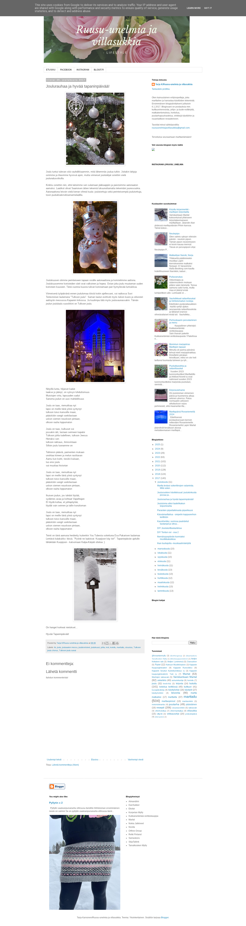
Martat (186, 673)
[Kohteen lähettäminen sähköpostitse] (103, 643)
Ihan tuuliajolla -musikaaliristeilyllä (174, 543)
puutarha (174, 704)
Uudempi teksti (54, 759)
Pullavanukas (176, 277)
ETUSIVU (50, 69)
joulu (59, 647)
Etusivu (94, 759)
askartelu (161, 680)
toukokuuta (163, 574)
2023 (158, 453)
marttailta (172, 697)
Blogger (165, 917)
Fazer (158, 664)
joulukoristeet (84, 647)
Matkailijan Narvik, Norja (181, 255)
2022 (158, 457)
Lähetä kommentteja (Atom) (65, 765)
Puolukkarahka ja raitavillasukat (177, 367)
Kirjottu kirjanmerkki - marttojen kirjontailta (179, 210)
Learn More (194, 8)
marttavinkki (187, 701)
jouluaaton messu (69, 647)
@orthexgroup (176, 656)
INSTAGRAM (83, 69)
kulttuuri (188, 687)
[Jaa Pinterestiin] (117, 643)
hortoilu (190, 680)
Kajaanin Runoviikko (183, 668)
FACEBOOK (66, 69)
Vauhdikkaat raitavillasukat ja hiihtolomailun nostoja (182, 299)
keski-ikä (167, 683)
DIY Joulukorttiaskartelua (169, 528)
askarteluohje (178, 680)
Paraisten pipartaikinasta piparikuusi (175, 510)
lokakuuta (163, 553)
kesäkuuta (163, 570)
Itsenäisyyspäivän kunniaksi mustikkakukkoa (171, 537)
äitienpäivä (159, 717)
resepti (160, 707)
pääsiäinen (191, 704)
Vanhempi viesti (135, 759)
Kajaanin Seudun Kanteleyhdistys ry (168, 671)
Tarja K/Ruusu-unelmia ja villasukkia (174, 84)
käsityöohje (174, 690)
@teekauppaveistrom (179, 659)
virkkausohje (173, 714)
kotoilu (113, 647)
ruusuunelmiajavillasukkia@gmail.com (171, 128)
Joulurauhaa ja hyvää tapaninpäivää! (175, 499)
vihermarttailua (176, 711)
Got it (208, 8)
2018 (158, 474)
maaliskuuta (164, 582)
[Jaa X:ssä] (110, 643)
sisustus (129, 647)
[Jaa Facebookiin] (114, 643)
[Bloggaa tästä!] (107, 643)
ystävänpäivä (191, 714)
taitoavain (193, 708)
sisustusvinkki (178, 708)
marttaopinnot (168, 701)
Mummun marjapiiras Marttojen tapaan (179, 345)
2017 (158, 478)
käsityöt (188, 690)
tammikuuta (163, 591)
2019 (158, 469)
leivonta (175, 692)
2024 (158, 449)
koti (107, 647)
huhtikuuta (163, 578)
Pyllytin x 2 (56, 802)
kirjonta (179, 683)
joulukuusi (95, 647)
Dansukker (192, 661)
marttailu (120, 647)
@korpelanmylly (159, 656)
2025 (158, 444)
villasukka (192, 711)
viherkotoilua (160, 711)
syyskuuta (163, 557)
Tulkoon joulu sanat (67, 650)
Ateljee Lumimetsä (175, 661)
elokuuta (162, 561)
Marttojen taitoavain (160, 677)
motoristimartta (158, 704)
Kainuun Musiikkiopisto (176, 665)
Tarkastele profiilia (161, 89)
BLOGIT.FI (99, 69)
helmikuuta (163, 586)
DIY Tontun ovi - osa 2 (168, 532)
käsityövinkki (157, 693)
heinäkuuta (163, 565)
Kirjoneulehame (177, 390)
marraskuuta (164, 548)
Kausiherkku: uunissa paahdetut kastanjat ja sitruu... (173, 522)
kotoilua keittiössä (168, 687)
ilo (55, 647)
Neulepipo (174, 233)
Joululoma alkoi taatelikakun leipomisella (171, 504)
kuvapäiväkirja (158, 690)
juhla (103, 647)
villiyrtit (159, 714)
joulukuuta (163, 482)
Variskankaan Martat (185, 676)
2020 (158, 465)
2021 (158, 461)
